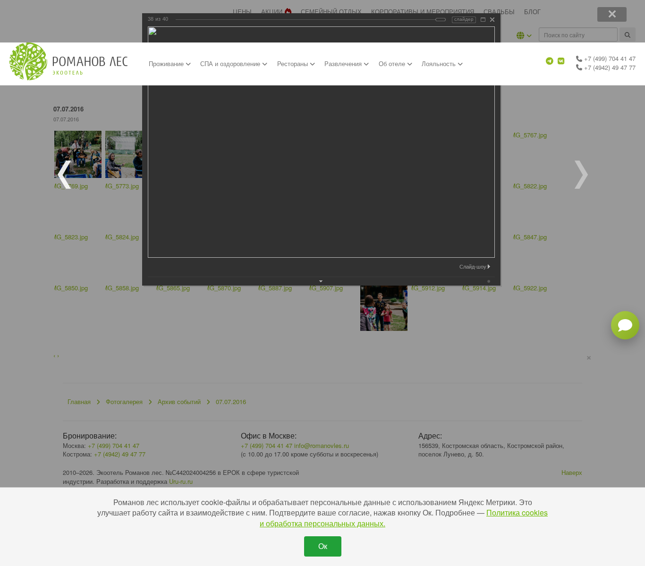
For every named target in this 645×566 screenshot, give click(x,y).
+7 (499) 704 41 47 (609, 58)
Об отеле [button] (393, 63)
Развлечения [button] (344, 63)
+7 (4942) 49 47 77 (609, 67)
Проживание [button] (167, 63)
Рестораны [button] (293, 63)
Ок (322, 546)
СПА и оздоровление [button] (231, 63)
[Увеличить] (483, 19)
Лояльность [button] (440, 63)
